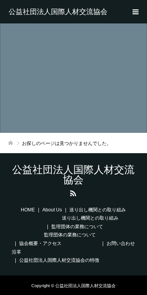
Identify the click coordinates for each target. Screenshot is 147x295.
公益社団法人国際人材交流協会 (58, 12)
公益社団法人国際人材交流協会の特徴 (59, 260)
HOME (28, 210)
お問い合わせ (121, 243)
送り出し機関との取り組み (97, 210)
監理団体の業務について (77, 226)
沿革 (16, 252)
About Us (52, 210)
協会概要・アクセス (40, 243)
